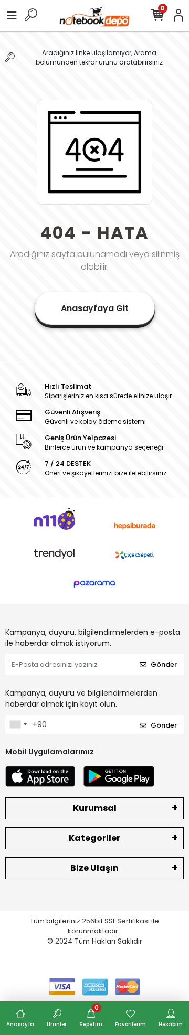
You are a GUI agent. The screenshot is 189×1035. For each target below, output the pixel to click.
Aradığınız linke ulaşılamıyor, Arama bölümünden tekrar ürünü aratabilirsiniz (99, 57)
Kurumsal (95, 808)
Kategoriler (94, 838)
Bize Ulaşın (94, 868)
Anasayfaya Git (95, 308)
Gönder (164, 664)
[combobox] (18, 724)
